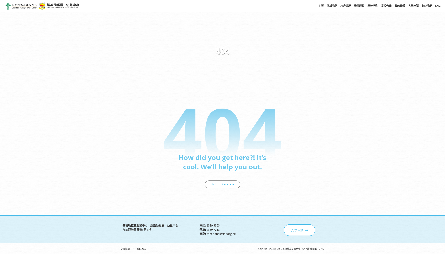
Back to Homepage (222, 184)
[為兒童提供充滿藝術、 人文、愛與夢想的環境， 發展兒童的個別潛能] (21, 6)
